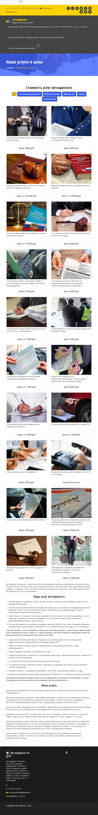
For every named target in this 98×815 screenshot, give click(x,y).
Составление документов (30, 94)
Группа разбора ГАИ (16, 37)
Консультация (50, 99)
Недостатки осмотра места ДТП (52, 37)
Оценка (82, 94)
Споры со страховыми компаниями (21, 48)
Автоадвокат (21, 806)
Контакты (83, 27)
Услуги (76, 27)
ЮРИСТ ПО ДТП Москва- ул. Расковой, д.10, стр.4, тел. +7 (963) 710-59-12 (46, 27)
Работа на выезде (52, 94)
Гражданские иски (32, 37)
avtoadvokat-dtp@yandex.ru (19, 792)
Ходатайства (13, 27)
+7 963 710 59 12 (14, 8)
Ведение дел (69, 94)
